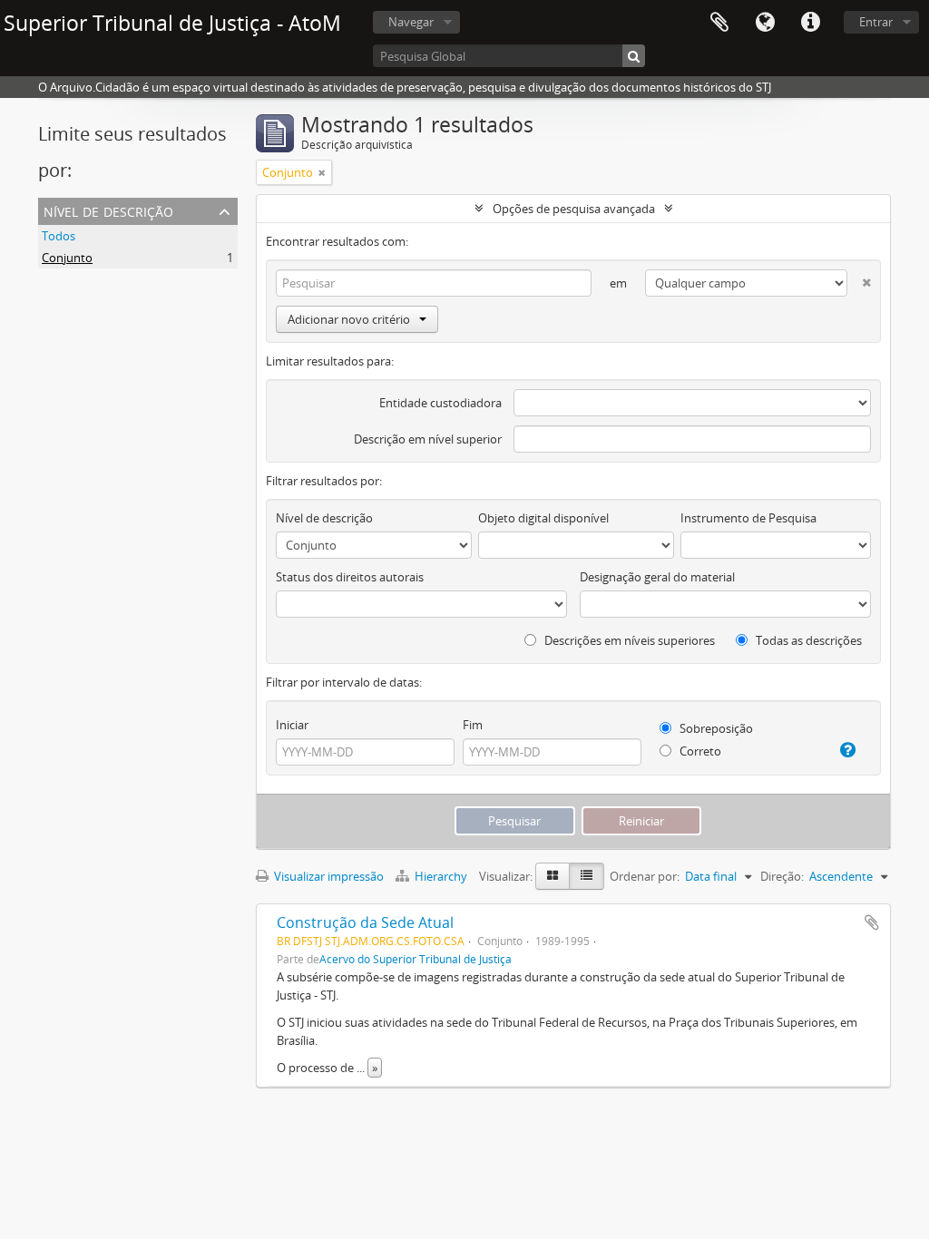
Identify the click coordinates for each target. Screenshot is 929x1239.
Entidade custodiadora (440, 403)
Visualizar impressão (327, 876)
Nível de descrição (108, 210)
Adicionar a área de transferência (872, 922)
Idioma (764, 22)
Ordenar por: (645, 876)
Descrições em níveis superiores (628, 640)
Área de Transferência (719, 22)
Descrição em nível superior (428, 439)
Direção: (782, 876)
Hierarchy (441, 876)
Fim (473, 725)
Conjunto (67, 257)
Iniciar (292, 725)
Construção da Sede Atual (365, 922)
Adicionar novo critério (349, 319)
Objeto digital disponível (543, 518)
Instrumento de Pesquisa (748, 518)
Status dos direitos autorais (350, 577)
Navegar (411, 22)
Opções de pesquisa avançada (574, 208)
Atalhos (810, 22)
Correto (699, 751)
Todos (58, 236)
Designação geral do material (657, 577)
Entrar (876, 22)
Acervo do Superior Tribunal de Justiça (415, 958)
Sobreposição (715, 728)
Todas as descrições (807, 640)
